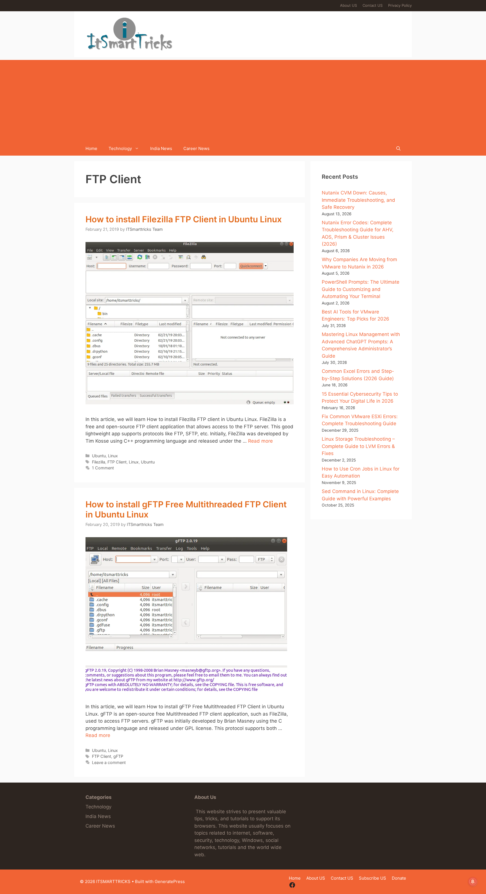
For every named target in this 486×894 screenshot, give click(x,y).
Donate (399, 878)
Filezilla (98, 462)
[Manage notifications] (472, 881)
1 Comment (103, 467)
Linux (113, 455)
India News (161, 148)
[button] (398, 149)
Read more (260, 441)
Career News (196, 148)
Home (91, 148)
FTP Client (117, 462)
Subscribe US (372, 878)
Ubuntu (99, 455)
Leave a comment (109, 762)
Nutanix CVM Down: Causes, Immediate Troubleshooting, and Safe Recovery (358, 200)
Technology (120, 148)
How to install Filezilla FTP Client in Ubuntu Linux (184, 219)
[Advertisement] (243, 99)
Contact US (372, 5)
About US (348, 5)
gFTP (118, 756)
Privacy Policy (400, 5)
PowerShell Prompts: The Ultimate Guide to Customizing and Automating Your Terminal (360, 289)
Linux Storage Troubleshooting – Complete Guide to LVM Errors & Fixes (358, 446)
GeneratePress (170, 881)
